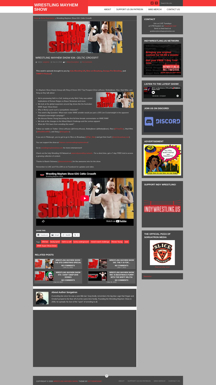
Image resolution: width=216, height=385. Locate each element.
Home (36, 18)
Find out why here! (162, 267)
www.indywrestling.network (81, 153)
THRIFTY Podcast (43, 74)
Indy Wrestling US (77, 71)
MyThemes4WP (94, 381)
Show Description (47, 18)
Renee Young (117, 242)
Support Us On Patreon (129, 9)
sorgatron (46, 62)
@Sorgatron (64, 132)
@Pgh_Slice (91, 137)
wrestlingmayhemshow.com (52, 148)
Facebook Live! (170, 26)
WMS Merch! (155, 9)
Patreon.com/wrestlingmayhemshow (73, 142)
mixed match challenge (100, 242)
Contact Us (173, 9)
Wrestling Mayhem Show (56, 7)
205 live (45, 242)
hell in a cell (66, 242)
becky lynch (55, 242)
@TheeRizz (119, 129)
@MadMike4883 (43, 132)
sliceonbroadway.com (120, 137)
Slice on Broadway (94, 71)
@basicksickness (65, 161)
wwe (126, 242)
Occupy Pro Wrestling (112, 71)
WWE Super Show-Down (47, 246)
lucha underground (81, 242)
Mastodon (148, 276)
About (107, 9)
